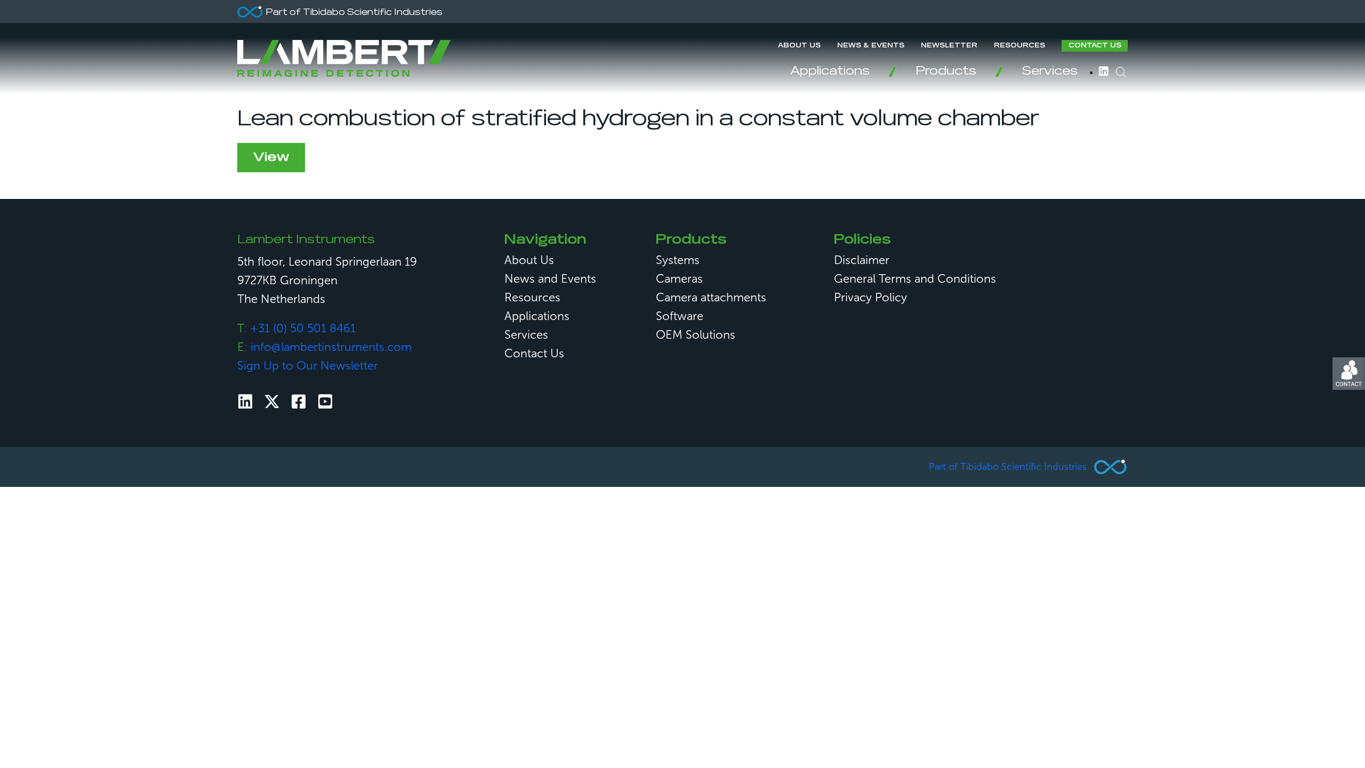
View (271, 157)
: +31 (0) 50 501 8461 (296, 328)
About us (799, 46)
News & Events (870, 46)
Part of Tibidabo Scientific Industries (1008, 467)
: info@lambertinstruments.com (324, 347)
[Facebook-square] (299, 402)
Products (946, 71)
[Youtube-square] (325, 402)
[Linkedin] (245, 402)
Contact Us (1095, 46)
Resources (1019, 46)
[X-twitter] (272, 402)
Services (1050, 71)
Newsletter (949, 46)
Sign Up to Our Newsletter (307, 365)
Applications (830, 71)
